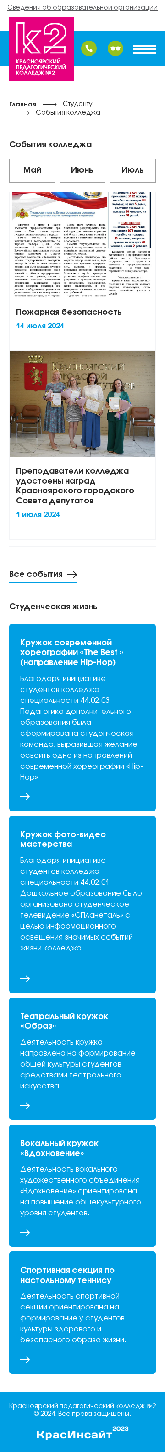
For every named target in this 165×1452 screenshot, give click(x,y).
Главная (22, 105)
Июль (132, 170)
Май (32, 170)
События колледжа (68, 113)
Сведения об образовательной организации (82, 8)
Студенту (78, 104)
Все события (36, 574)
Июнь (82, 170)
